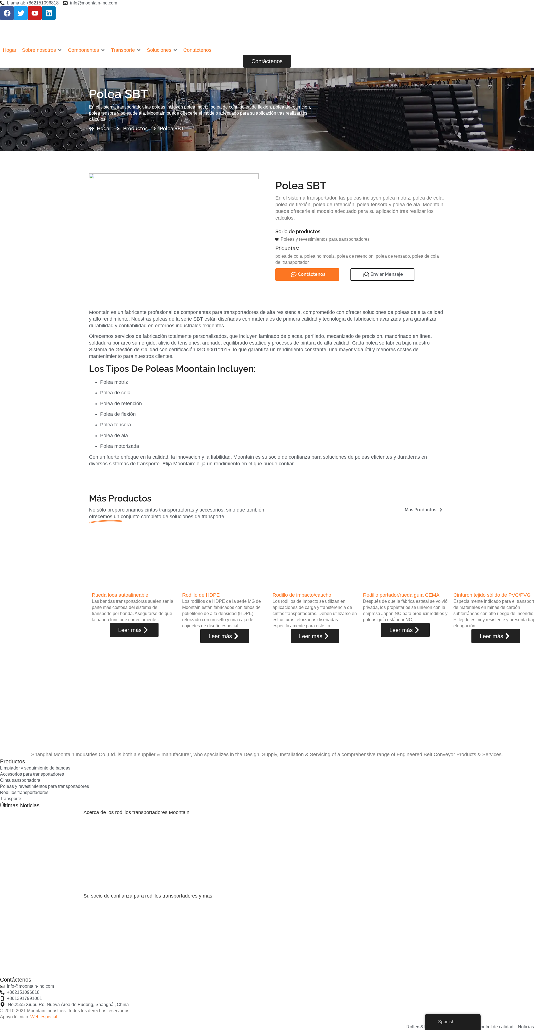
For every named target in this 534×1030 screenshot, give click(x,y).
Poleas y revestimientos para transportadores (325, 239)
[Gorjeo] (21, 13)
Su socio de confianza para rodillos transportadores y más (147, 896)
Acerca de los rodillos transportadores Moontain (136, 812)
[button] (42, 50)
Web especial (43, 1016)
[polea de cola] (174, 230)
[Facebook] (7, 13)
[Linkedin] (49, 13)
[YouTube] (35, 13)
